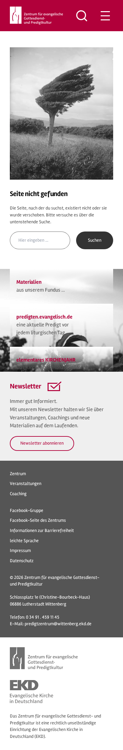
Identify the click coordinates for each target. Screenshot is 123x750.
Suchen (94, 240)
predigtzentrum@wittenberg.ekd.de (58, 624)
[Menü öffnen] (105, 16)
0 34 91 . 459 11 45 (42, 617)
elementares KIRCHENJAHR (45, 360)
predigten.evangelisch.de (44, 317)
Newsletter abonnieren (42, 443)
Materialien (29, 282)
